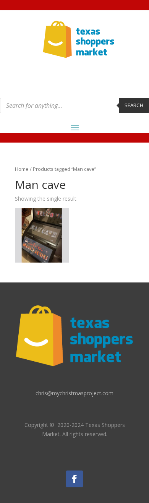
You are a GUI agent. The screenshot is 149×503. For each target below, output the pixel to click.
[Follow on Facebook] (74, 479)
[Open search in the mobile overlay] (74, 105)
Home (22, 169)
